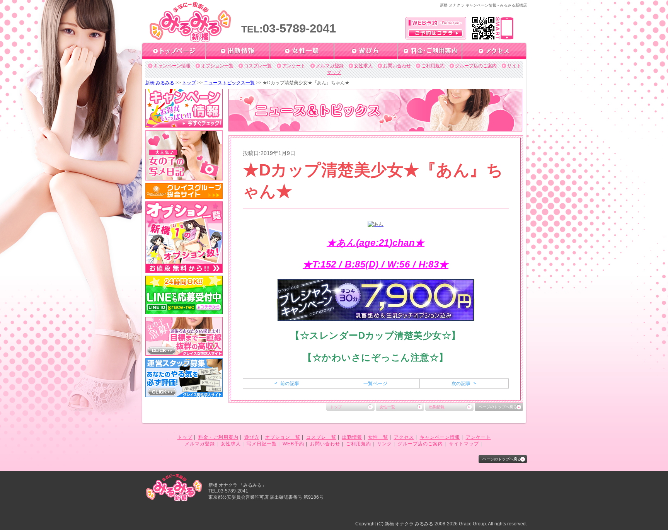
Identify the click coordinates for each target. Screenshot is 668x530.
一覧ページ (375, 383)
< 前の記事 (286, 383)
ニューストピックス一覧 (229, 82)
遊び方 (251, 437)
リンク (384, 443)
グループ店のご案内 (476, 65)
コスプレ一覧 (258, 65)
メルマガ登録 (330, 65)
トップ (189, 82)
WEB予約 (293, 443)
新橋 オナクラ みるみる (409, 524)
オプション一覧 (217, 65)
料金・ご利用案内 (218, 437)
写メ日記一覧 (262, 443)
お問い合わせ (397, 65)
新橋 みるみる (159, 82)
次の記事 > (464, 383)
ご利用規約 (433, 65)
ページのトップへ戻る (498, 407)
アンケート (293, 65)
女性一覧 (387, 407)
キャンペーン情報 (172, 65)
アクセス (404, 437)
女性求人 (363, 65)
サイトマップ (464, 443)
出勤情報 (437, 407)
